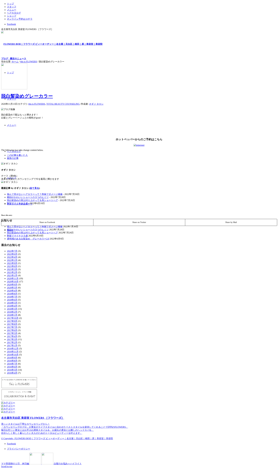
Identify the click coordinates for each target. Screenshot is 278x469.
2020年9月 (12, 284)
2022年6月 (12, 254)
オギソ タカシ (96, 104)
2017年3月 (12, 339)
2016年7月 (12, 364)
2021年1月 (12, 275)
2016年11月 (13, 351)
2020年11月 (13, 278)
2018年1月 (12, 315)
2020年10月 (13, 281)
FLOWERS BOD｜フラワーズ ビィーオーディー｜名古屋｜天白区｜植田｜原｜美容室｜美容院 (64, 438)
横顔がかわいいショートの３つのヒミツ (28, 197)
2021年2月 (12, 272)
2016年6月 (12, 367)
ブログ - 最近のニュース (13, 58)
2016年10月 (13, 354)
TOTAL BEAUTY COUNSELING (63, 104)
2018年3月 (12, 309)
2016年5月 (12, 370)
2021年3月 (12, 269)
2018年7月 (12, 297)
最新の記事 (13, 158)
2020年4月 (12, 290)
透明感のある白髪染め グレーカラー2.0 (28, 238)
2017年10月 (13, 318)
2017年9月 (12, 321)
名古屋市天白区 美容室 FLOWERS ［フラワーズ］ (32, 417)
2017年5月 (12, 333)
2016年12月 (13, 348)
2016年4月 (12, 373)
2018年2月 (12, 312)
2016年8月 (12, 360)
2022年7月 (12, 251)
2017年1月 (12, 345)
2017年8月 (12, 324)
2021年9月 (12, 263)
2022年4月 (12, 257)
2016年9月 (12, 357)
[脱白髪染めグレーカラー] (14, 88)
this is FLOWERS (28, 61)
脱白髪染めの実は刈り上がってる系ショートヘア (32, 200)
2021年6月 (12, 266)
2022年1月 (12, 260)
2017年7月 (12, 327)
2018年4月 (12, 306)
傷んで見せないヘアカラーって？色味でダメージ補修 (35, 194)
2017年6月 (12, 330)
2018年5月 (12, 303)
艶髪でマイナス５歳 (17, 203)
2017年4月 (12, 336)
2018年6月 (12, 300)
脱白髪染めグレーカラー (27, 96)
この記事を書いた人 (17, 155)
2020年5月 (12, 287)
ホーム (15, 61)
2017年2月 (12, 342)
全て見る (34, 188)
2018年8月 (12, 293)
